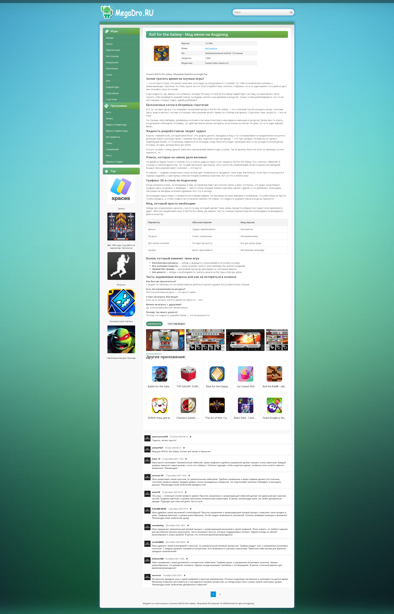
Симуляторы (112, 87)
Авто (108, 112)
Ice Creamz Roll (245, 386)
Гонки (109, 74)
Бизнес (109, 118)
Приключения (113, 50)
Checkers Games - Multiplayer (188, 418)
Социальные (112, 149)
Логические (112, 68)
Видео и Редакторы (116, 124)
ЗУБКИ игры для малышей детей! (159, 418)
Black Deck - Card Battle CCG (245, 418)
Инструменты (113, 136)
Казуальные (112, 62)
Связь (109, 143)
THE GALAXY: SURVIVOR (188, 386)
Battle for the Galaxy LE (159, 386)
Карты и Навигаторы (117, 130)
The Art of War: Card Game (217, 418)
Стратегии (111, 99)
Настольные (112, 56)
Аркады (110, 37)
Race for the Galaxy (217, 386)
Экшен (109, 43)
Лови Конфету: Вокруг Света (274, 418)
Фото (109, 155)
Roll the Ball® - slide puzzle (274, 386)
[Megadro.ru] (130, 12)
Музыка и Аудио (114, 161)
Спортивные (112, 93)
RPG (108, 80)
